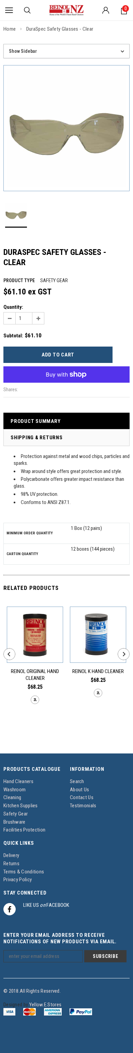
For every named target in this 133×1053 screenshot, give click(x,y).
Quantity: (13, 307)
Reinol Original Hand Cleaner (35, 674)
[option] (66, 128)
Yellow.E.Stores (45, 1005)
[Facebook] (9, 909)
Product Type (19, 280)
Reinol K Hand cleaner (98, 671)
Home (9, 29)
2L (35, 700)
